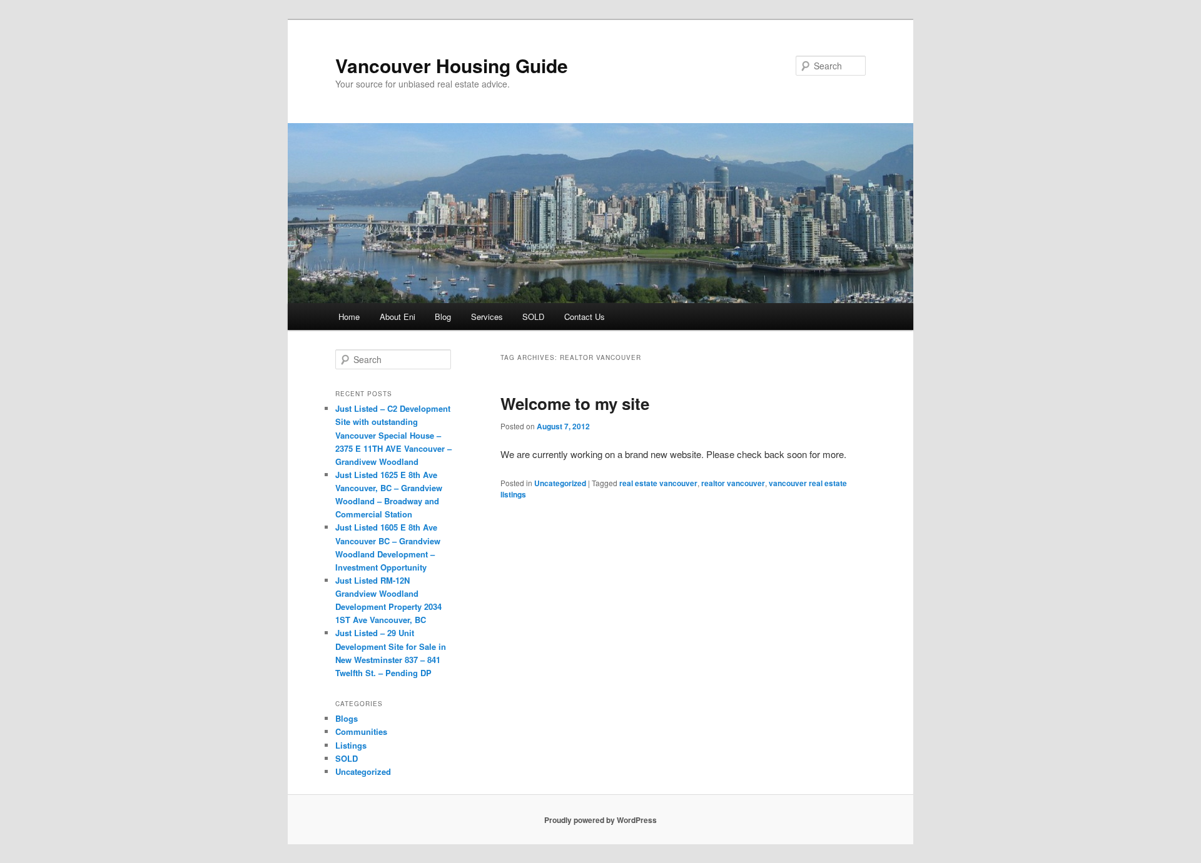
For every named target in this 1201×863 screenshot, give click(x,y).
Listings (351, 745)
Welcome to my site (574, 403)
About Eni (397, 316)
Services (487, 316)
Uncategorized (560, 483)
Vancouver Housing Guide (451, 65)
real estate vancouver (658, 483)
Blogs (346, 718)
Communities (361, 731)
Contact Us (584, 316)
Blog (443, 316)
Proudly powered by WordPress (600, 820)
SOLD (533, 316)
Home (349, 316)
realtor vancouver (733, 483)
